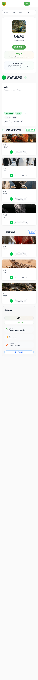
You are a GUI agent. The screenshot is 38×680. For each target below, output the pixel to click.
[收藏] (15, 152)
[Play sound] (11, 152)
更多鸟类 (21, 323)
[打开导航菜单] (34, 3)
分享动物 (21, 352)
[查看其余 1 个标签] (24, 113)
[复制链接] (17, 121)
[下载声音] (14, 121)
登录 (26, 3)
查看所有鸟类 (30, 130)
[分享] (26, 152)
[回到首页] (4, 4)
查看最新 (32, 232)
